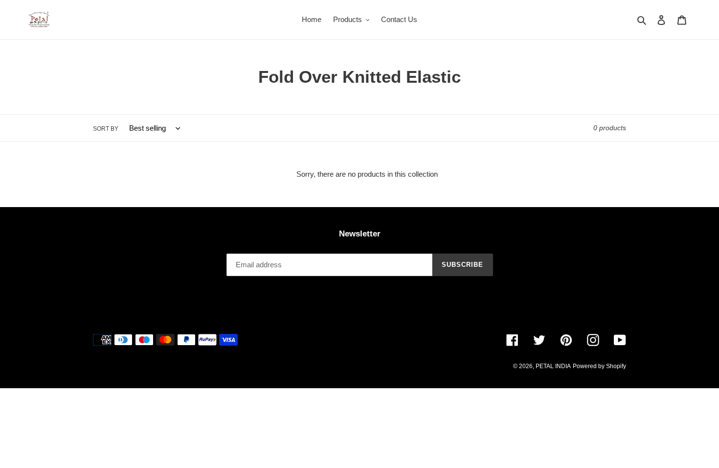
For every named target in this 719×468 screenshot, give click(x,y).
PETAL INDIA (553, 366)
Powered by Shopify (599, 366)
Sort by (105, 128)
